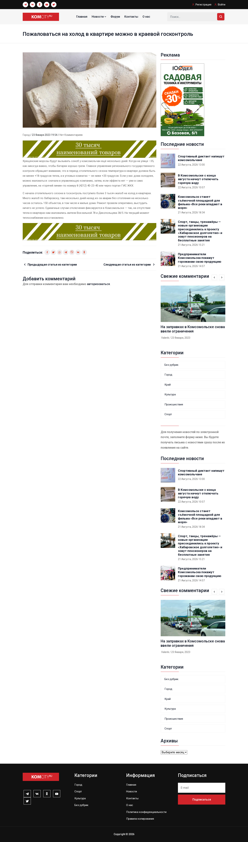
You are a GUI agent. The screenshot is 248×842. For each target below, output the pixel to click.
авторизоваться (98, 284)
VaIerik (165, 337)
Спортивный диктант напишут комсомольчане (201, 158)
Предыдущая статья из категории (52, 264)
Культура (170, 394)
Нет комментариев (71, 134)
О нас (146, 16)
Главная (81, 16)
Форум (115, 16)
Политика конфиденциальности (146, 812)
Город (26, 134)
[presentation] (214, 277)
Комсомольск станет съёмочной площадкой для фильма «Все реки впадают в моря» (200, 202)
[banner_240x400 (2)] (182, 99)
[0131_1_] (89, 149)
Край (167, 384)
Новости (98, 16)
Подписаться (201, 799)
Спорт (168, 414)
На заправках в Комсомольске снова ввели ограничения (193, 329)
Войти (221, 4)
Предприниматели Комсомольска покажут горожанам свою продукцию (199, 257)
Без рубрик (171, 364)
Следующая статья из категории (127, 264)
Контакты (131, 16)
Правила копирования (140, 818)
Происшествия (173, 404)
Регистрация (203, 4)
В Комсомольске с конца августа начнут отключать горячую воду (198, 179)
